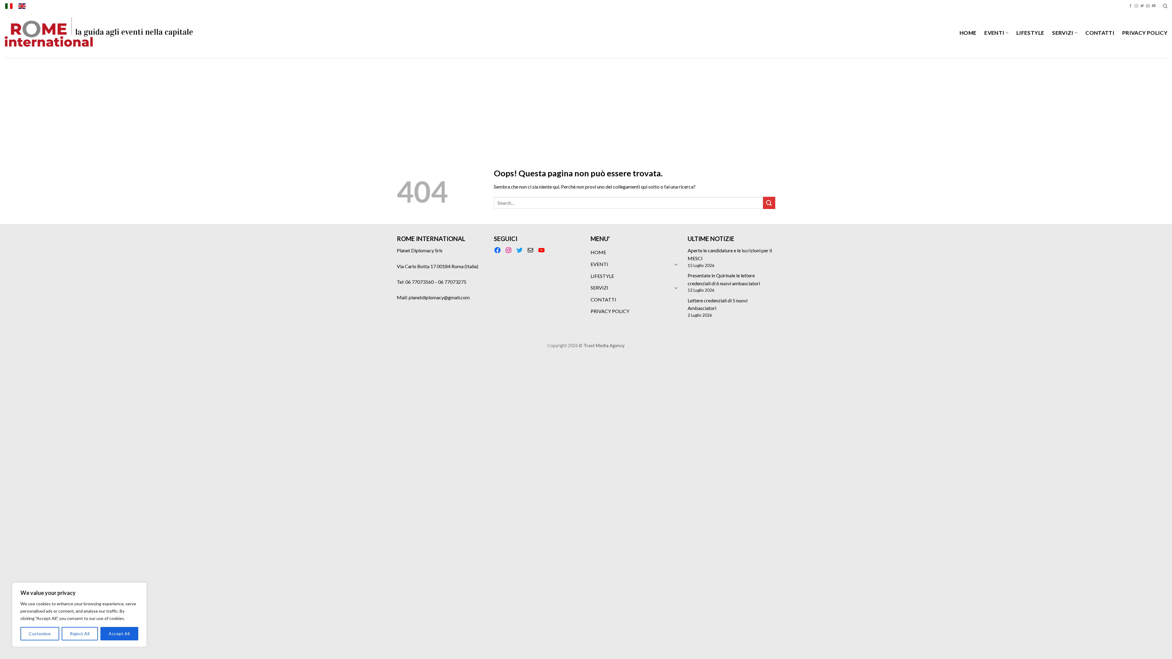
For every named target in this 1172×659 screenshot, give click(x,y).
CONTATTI (1099, 33)
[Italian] (9, 6)
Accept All (119, 633)
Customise (40, 633)
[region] (79, 615)
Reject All (79, 633)
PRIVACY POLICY (1144, 33)
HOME (968, 33)
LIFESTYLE (1030, 33)
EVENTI (994, 33)
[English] (22, 6)
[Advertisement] (586, 103)
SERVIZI (1062, 33)
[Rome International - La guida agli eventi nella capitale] (99, 35)
